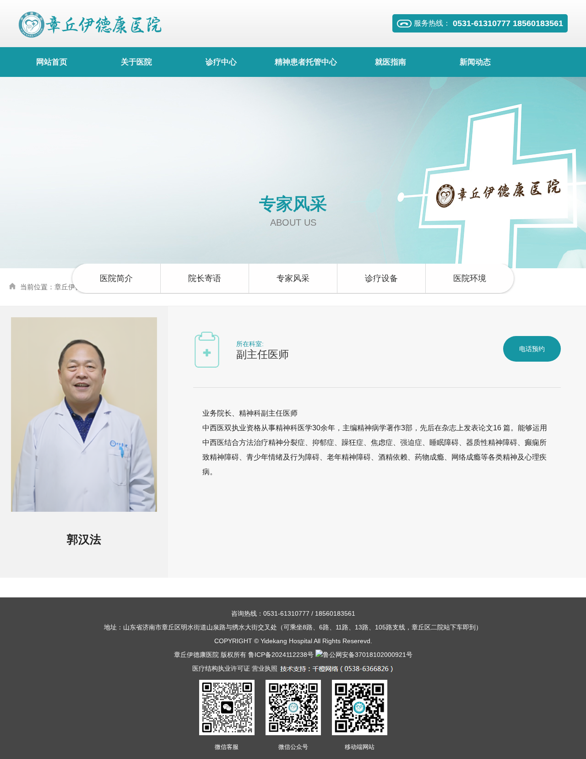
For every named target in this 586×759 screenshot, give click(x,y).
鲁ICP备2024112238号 (281, 654)
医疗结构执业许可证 (221, 668)
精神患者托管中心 (306, 62)
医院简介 (116, 278)
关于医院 (136, 62)
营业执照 (264, 668)
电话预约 (532, 348)
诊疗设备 (381, 278)
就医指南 (390, 62)
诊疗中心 (221, 62)
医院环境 (469, 278)
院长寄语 (204, 278)
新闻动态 (475, 62)
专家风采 (293, 278)
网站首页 (51, 62)
